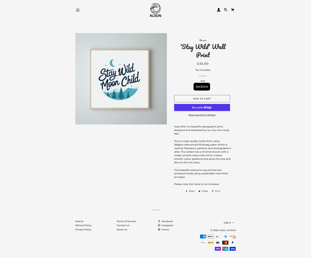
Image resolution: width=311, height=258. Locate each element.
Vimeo (165, 229)
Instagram (167, 225)
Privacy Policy (83, 229)
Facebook (167, 221)
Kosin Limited (227, 230)
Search (79, 221)
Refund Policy (83, 225)
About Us (122, 229)
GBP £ (227, 222)
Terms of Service (126, 221)
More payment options (202, 114)
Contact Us (123, 225)
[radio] (202, 87)
